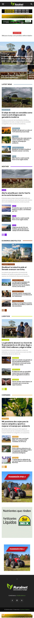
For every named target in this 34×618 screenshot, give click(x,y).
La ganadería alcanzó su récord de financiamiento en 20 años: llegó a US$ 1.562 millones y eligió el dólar (17, 345)
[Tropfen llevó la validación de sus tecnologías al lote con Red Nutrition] (6, 459)
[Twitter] (21, 600)
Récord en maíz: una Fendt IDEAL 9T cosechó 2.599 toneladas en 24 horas (20, 440)
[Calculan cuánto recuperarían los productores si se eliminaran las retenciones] (6, 293)
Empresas (15, 136)
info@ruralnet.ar (20, 595)
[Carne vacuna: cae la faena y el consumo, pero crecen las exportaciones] (6, 381)
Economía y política (18, 147)
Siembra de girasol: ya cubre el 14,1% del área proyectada (22, 131)
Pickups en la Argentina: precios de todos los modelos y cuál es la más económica (22, 304)
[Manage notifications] (3, 614)
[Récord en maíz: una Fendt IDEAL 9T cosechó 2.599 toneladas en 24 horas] (6, 438)
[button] (3, 4)
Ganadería (4, 53)
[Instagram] (17, 600)
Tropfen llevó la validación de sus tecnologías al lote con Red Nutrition (21, 461)
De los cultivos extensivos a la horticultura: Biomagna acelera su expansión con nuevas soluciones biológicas (22, 451)
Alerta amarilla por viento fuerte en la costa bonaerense (16, 194)
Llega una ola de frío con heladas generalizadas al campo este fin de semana (20, 229)
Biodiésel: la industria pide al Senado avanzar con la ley (21, 150)
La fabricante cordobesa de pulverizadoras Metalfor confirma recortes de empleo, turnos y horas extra (21, 284)
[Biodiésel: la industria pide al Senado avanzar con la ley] (6, 149)
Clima (14, 156)
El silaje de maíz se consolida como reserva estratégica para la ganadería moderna (17, 115)
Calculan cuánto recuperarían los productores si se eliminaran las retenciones (22, 295)
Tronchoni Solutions (25, 609)
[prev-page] (3, 235)
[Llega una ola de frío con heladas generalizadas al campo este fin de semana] (6, 227)
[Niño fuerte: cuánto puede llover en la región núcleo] (6, 158)
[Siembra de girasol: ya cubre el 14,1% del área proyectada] (6, 130)
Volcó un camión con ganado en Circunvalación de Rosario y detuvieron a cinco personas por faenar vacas (22, 362)
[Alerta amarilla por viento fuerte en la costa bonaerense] (13, 72)
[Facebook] (12, 600)
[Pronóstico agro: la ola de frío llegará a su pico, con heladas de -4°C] (6, 208)
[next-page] (6, 235)
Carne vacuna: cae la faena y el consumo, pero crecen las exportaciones (22, 383)
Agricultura (6, 109)
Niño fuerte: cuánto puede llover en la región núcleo (20, 158)
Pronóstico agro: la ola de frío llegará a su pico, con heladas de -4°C (21, 209)
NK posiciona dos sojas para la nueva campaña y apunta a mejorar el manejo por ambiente (21, 140)
